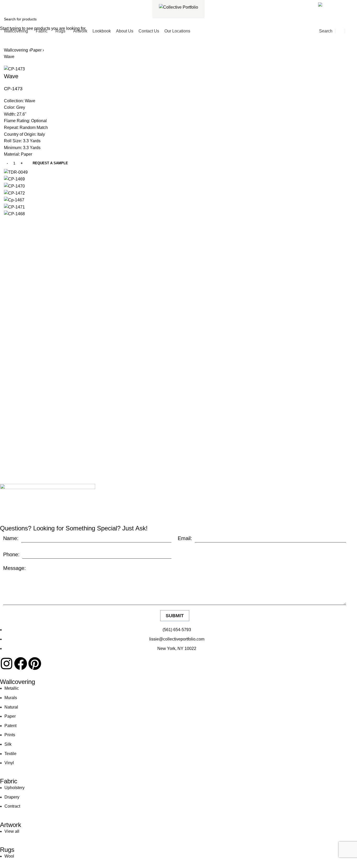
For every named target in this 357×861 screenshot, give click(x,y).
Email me (339, 3)
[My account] (340, 31)
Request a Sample (50, 163)
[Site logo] (178, 7)
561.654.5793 (23, 3)
